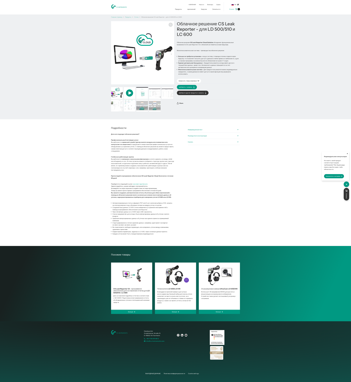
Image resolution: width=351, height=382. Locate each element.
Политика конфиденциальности (174, 373)
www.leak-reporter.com (140, 184)
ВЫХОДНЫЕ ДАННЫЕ (153, 373)
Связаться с (216, 9)
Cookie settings (193, 373)
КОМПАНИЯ (192, 4)
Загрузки (204, 9)
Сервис (218, 4)
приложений (191, 9)
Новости (201, 4)
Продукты (178, 9)
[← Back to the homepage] (126, 332)
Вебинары (210, 4)
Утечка (136, 17)
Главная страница (116, 17)
